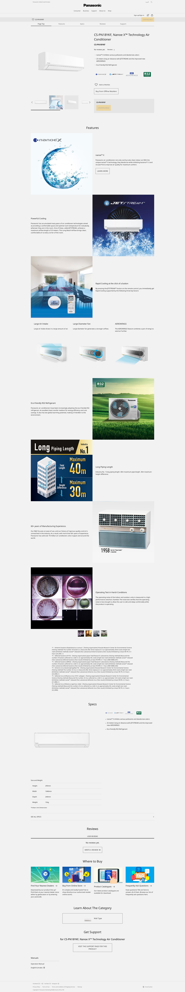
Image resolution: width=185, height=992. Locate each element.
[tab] (81, 633)
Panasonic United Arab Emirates (41, 2)
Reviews (103, 24)
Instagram (54, 983)
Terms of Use (46, 987)
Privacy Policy (36, 987)
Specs (82, 24)
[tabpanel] (92, 847)
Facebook (35, 983)
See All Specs (36, 817)
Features (61, 24)
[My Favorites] (148, 15)
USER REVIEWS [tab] (92, 836)
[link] (38, 968)
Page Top (41, 24)
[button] (41, 102)
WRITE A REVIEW (91, 850)
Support (123, 24)
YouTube (46, 983)
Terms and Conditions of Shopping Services (63, 987)
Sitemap (79, 987)
